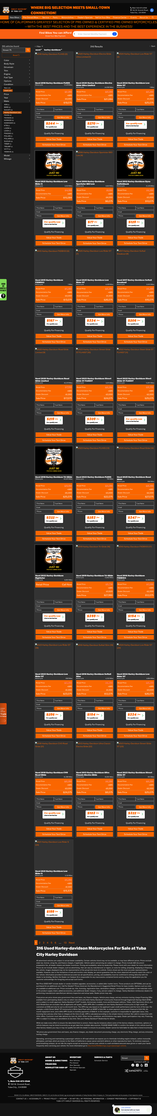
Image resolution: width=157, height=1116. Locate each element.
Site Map (63, 1099)
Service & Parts (103, 1057)
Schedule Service (101, 1061)
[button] (15, 17)
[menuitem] (17, 88)
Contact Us (21, 1099)
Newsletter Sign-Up (56, 1067)
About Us (50, 1057)
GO (114, 34)
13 (65, 942)
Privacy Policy (50, 1099)
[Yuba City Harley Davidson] (14, 10)
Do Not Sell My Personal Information (87, 1099)
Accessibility (35, 1099)
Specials (73, 1070)
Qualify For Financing (54, 133)
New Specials (75, 1065)
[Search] (28, 50)
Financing (50, 1064)
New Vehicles (75, 1061)
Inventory (75, 1057)
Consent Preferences (117, 1099)
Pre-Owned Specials (77, 1068)
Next (72, 942)
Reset (15, 55)
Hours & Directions (56, 1061)
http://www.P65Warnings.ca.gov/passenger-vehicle (107, 1046)
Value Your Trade (54, 139)
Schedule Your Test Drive (53, 144)
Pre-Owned (74, 1063)
